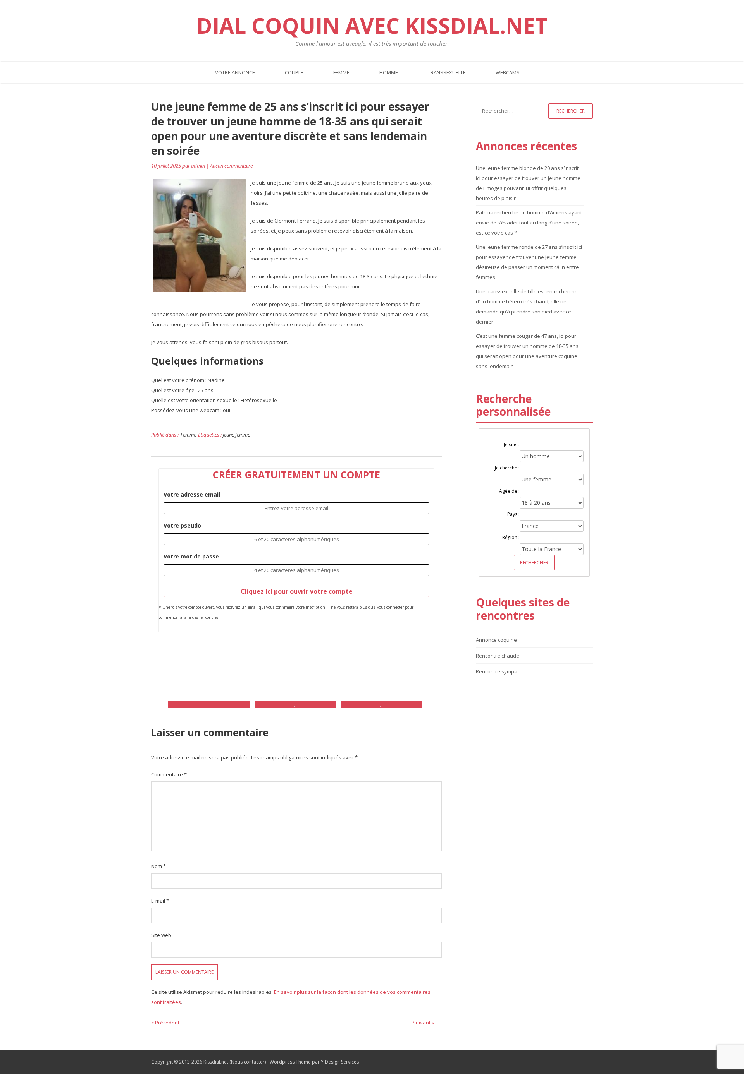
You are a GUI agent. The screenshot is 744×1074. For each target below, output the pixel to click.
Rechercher (534, 562)
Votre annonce (235, 72)
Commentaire (169, 774)
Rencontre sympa (496, 671)
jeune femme (236, 434)
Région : (511, 537)
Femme (341, 72)
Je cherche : (507, 467)
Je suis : (512, 444)
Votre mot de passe (191, 556)
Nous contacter (248, 1062)
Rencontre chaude (497, 655)
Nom (158, 866)
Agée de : (509, 491)
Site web (161, 935)
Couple (294, 72)
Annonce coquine (496, 639)
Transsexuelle (447, 72)
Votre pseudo (182, 525)
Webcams (508, 72)
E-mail (160, 900)
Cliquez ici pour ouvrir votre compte (297, 591)
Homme (388, 72)
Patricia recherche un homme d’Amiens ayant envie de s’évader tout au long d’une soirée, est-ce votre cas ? (529, 222)
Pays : (513, 514)
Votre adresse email (192, 494)
